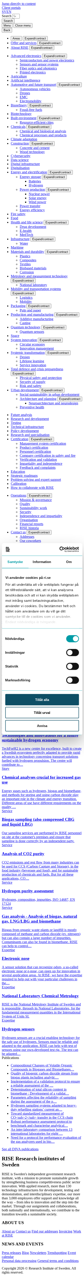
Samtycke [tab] (15, 561)
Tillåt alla (42, 699)
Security (25, 512)
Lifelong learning (32, 361)
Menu (7, 25)
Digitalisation (20, 168)
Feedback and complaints (38, 467)
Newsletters (38, 1253)
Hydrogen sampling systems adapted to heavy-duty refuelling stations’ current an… (44, 1107)
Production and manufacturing (32, 314)
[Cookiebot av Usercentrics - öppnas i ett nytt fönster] (60, 549)
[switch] (72, 652)
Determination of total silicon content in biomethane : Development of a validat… (40, 1091)
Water (24, 243)
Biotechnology (21, 114)
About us (8, 1231)
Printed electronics (33, 72)
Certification (19, 439)
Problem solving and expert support (36, 479)
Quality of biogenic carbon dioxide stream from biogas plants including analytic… (44, 1075)
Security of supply (32, 382)
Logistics (26, 297)
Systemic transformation (28, 352)
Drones (25, 93)
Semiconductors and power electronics (47, 60)
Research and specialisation (30, 435)
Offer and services (24, 43)
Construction (20, 143)
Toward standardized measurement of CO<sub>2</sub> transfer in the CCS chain (42, 1115)
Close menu (23, 25)
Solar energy (38, 198)
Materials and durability (27, 252)
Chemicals (18, 127)
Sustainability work (33, 508)
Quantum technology (26, 327)
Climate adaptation (24, 139)
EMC (24, 97)
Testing (16, 423)
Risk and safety (30, 386)
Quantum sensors (32, 332)
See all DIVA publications (20, 1149)
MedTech (26, 235)
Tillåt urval (42, 713)
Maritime (17, 247)
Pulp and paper (30, 310)
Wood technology (32, 152)
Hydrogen (36, 185)
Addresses (27, 537)
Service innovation (33, 365)
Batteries (35, 181)
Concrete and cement (35, 148)
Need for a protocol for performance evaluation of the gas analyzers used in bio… (46, 1139)
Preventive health (32, 407)
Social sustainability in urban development (49, 394)
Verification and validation (38, 459)
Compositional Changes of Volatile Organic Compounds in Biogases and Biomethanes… (42, 1067)
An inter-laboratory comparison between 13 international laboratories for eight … (41, 1131)
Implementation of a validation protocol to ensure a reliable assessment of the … (45, 1083)
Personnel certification (35, 451)
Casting (25, 323)
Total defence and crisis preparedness (37, 369)
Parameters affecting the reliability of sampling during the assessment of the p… (43, 1099)
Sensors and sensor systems (39, 64)
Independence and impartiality (41, 516)
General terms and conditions (58, 1261)
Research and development (30, 419)
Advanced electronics (26, 56)
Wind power (37, 202)
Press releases (11, 1253)
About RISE (19, 47)
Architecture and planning (38, 399)
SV (4, 12)
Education (18, 471)
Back (7, 30)
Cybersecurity (20, 156)
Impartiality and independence (41, 463)
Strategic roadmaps (24, 475)
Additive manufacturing (36, 319)
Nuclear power (39, 194)
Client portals (11, 8)
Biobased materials (33, 268)
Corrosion (27, 272)
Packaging (18, 306)
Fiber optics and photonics (38, 68)
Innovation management (37, 348)
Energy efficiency (32, 210)
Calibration (18, 483)
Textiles (25, 264)
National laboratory (33, 285)
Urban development (25, 390)
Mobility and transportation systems (36, 289)
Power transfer (30, 206)
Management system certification (43, 443)
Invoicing (65, 1231)
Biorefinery (19, 105)
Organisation (29, 520)
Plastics (25, 256)
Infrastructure (20, 239)
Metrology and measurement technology (39, 276)
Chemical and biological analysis (43, 131)
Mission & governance (36, 500)
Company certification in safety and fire (47, 455)
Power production (32, 189)
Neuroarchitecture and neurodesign (53, 403)
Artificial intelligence (25, 80)
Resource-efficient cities (37, 122)
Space (15, 336)
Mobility (26, 301)
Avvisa (42, 725)
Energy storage (30, 177)
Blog (25, 1253)
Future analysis (21, 415)
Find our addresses (45, 1231)
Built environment (23, 118)
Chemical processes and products (43, 135)
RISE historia (29, 528)
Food (14, 218)
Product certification (34, 447)
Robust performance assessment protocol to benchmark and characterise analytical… (41, 1123)
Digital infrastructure (25, 164)
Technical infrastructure (27, 427)
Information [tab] (42, 561)
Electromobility (30, 101)
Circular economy (32, 344)
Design (25, 357)
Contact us (18, 532)
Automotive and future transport (33, 84)
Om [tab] (69, 561)
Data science (20, 160)
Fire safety (18, 214)
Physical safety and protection (41, 378)
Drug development (33, 227)
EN (8, 12)
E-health (26, 231)
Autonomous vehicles (35, 89)
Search (6, 16)
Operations (18, 495)
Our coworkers (30, 541)
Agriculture (19, 76)
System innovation (24, 340)
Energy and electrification (29, 172)
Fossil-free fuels (31, 110)
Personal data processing (19, 1261)
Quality (25, 504)
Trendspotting (57, 1253)
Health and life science (27, 222)
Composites (28, 260)
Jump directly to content (19, 4)
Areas (16, 38)
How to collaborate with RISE (32, 487)
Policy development (25, 431)
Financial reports (31, 524)
